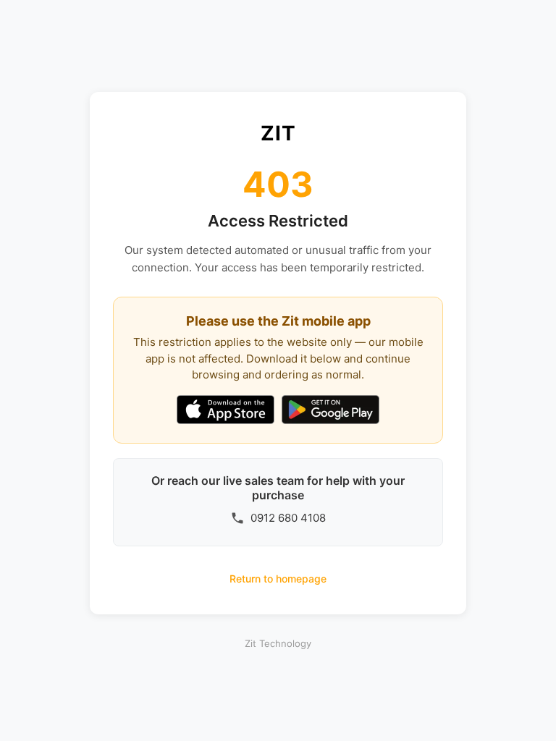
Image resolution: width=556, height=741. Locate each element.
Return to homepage (278, 578)
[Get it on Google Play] (330, 411)
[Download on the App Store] (225, 411)
